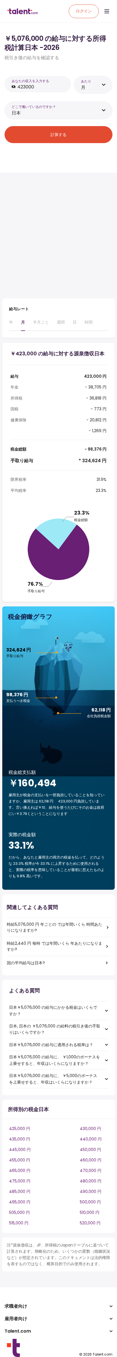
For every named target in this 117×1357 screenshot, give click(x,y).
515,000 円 (18, 1223)
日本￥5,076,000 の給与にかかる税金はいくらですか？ (53, 1010)
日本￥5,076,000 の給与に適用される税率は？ (51, 1045)
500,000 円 (90, 1202)
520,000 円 (90, 1223)
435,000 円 (19, 1139)
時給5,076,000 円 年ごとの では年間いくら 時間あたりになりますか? (54, 927)
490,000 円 (90, 1191)
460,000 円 (90, 1160)
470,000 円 (90, 1170)
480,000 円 (90, 1181)
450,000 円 (90, 1149)
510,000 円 (89, 1212)
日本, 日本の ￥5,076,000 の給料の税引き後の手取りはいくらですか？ (54, 1029)
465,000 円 (19, 1170)
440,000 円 (91, 1139)
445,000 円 (20, 1149)
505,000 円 (19, 1212)
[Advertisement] (58, 235)
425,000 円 (19, 1128)
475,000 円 (19, 1181)
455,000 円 (19, 1160)
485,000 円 (19, 1191)
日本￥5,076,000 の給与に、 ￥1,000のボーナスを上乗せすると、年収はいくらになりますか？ (54, 1060)
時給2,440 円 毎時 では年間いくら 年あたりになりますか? (54, 946)
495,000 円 (19, 1202)
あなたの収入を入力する (30, 80)
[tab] (11, 324)
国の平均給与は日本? (26, 963)
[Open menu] (106, 11)
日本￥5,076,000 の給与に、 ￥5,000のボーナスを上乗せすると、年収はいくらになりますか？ (53, 1079)
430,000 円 (90, 1128)
